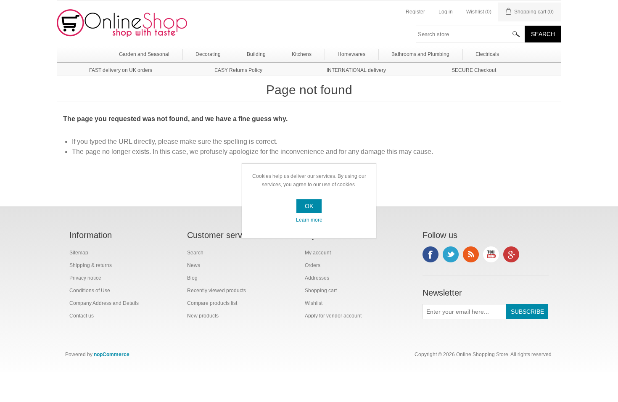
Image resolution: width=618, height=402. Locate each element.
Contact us (81, 316)
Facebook (430, 254)
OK (309, 206)
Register (415, 12)
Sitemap (78, 253)
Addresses (317, 278)
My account (318, 253)
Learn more (309, 220)
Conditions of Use (89, 291)
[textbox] (470, 34)
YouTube (491, 254)
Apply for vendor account (333, 316)
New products (203, 316)
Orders (312, 265)
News (193, 265)
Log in (445, 12)
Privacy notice (85, 278)
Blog (192, 278)
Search (195, 253)
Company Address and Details (104, 303)
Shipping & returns (90, 265)
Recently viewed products (216, 291)
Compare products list (212, 303)
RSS (471, 254)
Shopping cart (321, 291)
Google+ (511, 254)
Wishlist (313, 303)
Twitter (451, 254)
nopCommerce (111, 354)
